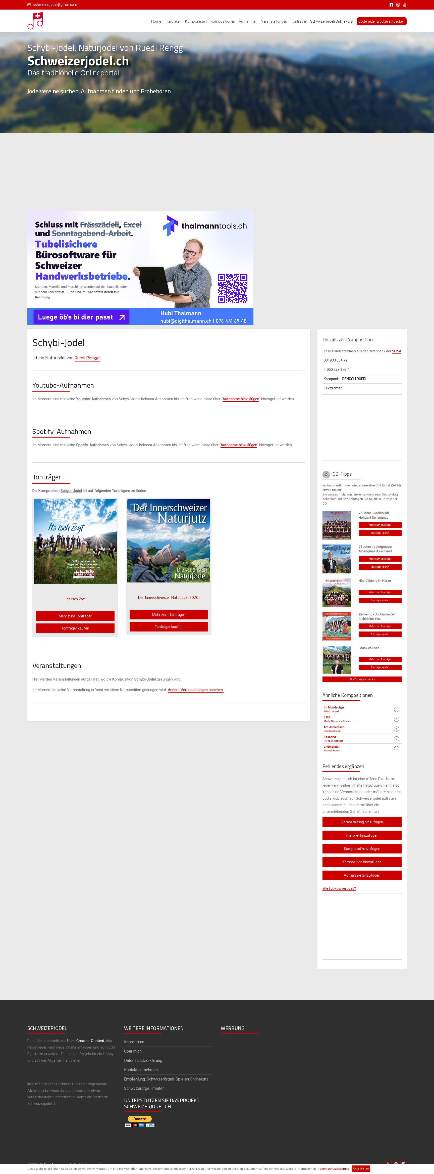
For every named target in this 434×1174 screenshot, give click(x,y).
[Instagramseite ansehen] (397, 5)
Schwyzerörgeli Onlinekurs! (331, 21)
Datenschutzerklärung (334, 1168)
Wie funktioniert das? (339, 888)
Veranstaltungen (274, 21)
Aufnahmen (248, 21)
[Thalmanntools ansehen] (140, 266)
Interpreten (173, 21)
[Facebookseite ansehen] (390, 5)
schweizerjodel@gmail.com (55, 5)
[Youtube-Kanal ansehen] (404, 5)
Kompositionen (222, 21)
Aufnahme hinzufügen (241, 399)
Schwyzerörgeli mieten (144, 1088)
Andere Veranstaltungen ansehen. (196, 690)
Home (156, 21)
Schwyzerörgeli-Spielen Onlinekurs (166, 1079)
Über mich (133, 1051)
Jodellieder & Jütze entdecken (382, 21)
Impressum (134, 1042)
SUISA (396, 350)
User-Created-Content (85, 1040)
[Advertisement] (217, 172)
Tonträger (298, 21)
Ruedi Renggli (87, 357)
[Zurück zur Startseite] (35, 19)
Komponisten (196, 21)
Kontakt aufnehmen (141, 1069)
